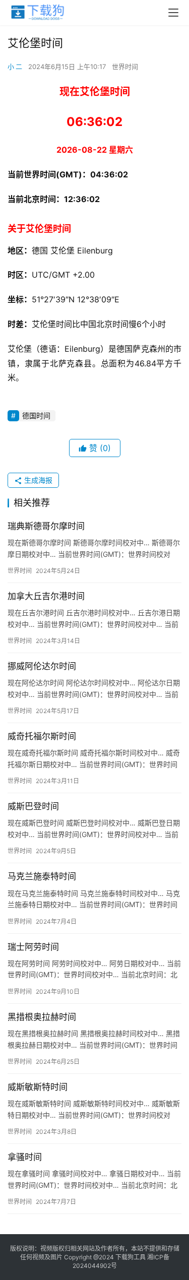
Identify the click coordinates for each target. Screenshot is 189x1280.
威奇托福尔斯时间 (42, 736)
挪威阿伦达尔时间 (42, 666)
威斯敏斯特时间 (38, 1087)
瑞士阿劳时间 (33, 947)
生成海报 (37, 480)
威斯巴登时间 (33, 806)
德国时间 (36, 415)
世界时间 (125, 66)
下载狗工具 (130, 1257)
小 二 (15, 66)
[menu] (173, 13)
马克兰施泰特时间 (42, 876)
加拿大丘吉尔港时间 (46, 596)
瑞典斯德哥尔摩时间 (46, 526)
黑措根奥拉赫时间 (42, 1017)
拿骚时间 (25, 1157)
